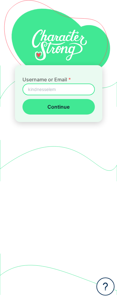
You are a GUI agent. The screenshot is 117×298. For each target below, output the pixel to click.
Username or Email (46, 79)
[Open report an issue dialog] (105, 287)
